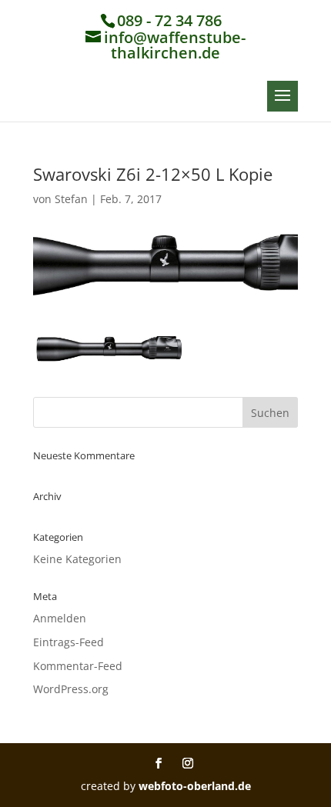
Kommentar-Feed (77, 666)
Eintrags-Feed (68, 642)
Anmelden (59, 618)
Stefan (71, 199)
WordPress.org (71, 689)
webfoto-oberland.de (195, 786)
